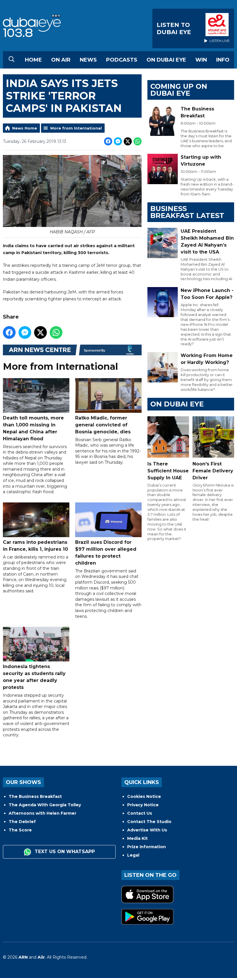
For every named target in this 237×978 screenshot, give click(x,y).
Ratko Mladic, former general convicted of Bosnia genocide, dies (103, 425)
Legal (133, 855)
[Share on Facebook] (108, 141)
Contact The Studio (149, 821)
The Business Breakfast (35, 796)
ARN (23, 957)
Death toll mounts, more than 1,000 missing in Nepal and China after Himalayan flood (33, 428)
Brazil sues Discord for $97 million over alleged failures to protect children (105, 552)
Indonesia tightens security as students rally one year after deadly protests (34, 677)
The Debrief (22, 821)
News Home (24, 128)
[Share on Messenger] (118, 141)
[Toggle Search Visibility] (11, 60)
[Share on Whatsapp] (138, 141)
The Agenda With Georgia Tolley (45, 804)
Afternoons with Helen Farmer (42, 813)
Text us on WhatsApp (64, 851)
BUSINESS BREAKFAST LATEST (187, 212)
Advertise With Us (147, 830)
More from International (76, 128)
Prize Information (146, 846)
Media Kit (137, 838)
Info (222, 60)
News (88, 60)
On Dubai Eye (166, 60)
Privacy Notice (143, 804)
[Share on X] (128, 141)
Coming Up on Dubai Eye (178, 89)
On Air (61, 60)
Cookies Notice (144, 796)
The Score (20, 830)
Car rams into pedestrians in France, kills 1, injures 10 (35, 545)
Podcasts (121, 60)
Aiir (41, 957)
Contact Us (139, 813)
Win (201, 60)
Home (33, 60)
